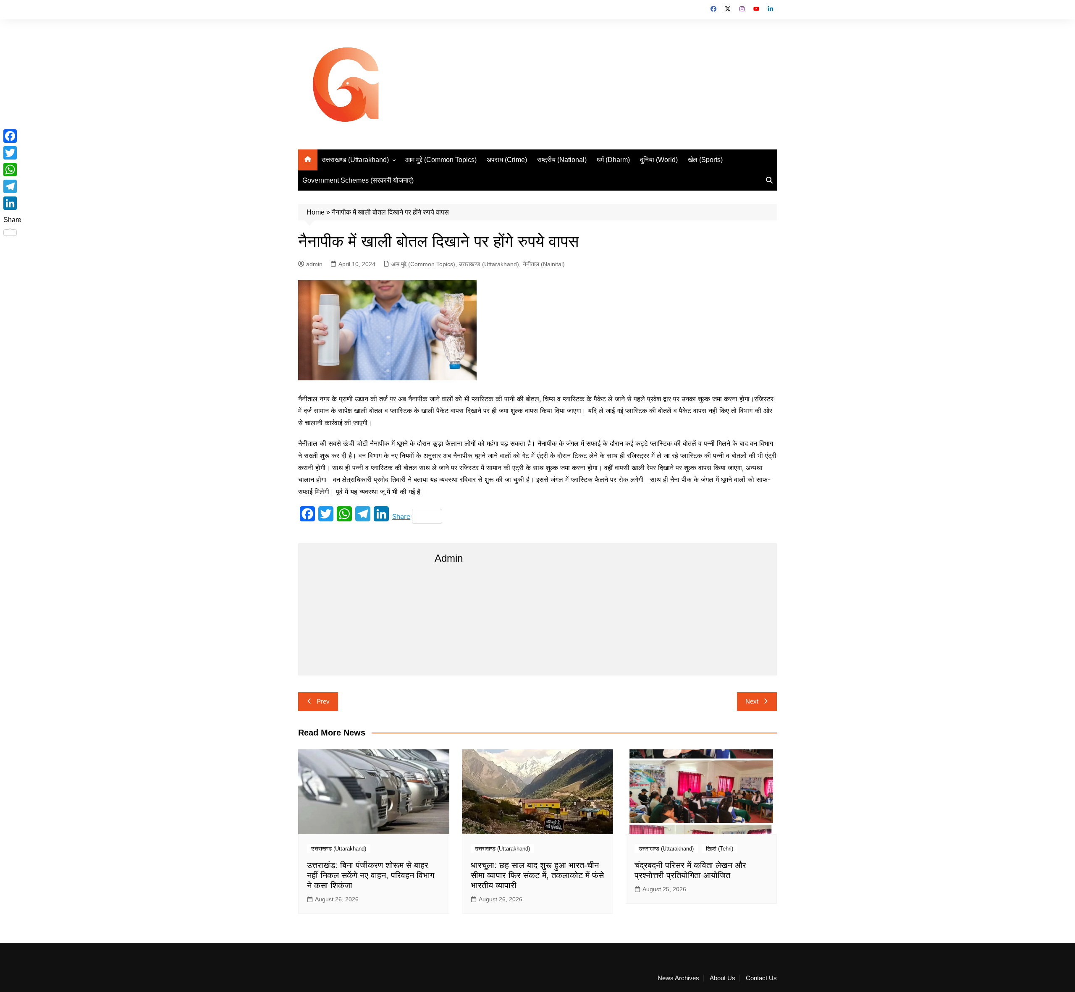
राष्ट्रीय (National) (562, 159)
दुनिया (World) (659, 159)
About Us (722, 978)
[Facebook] (12, 136)
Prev (323, 701)
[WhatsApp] (12, 169)
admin (314, 264)
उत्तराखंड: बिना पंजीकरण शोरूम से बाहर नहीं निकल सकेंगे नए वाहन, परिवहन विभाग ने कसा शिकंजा (370, 875)
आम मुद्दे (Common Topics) (441, 159)
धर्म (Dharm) (613, 159)
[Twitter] (12, 152)
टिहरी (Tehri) (719, 848)
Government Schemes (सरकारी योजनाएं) (358, 180)
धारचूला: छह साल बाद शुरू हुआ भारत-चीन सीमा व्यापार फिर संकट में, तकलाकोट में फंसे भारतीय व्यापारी (537, 875)
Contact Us (761, 978)
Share (401, 516)
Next (751, 701)
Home (316, 212)
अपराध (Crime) (507, 159)
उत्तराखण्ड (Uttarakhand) (355, 159)
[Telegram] (12, 186)
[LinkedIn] (12, 203)
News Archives (678, 978)
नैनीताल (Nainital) (544, 264)
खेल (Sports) (705, 159)
